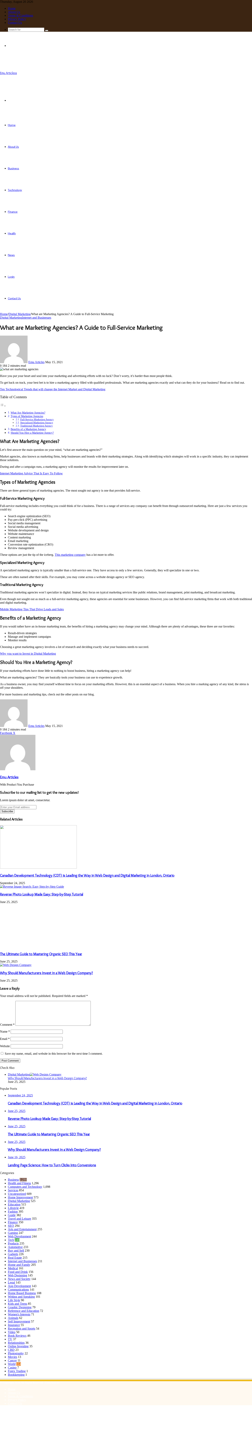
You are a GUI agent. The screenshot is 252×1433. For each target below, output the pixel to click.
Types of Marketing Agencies (27, 416)
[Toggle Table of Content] (3, 405)
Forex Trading (17, 1371)
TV (10, 1339)
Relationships (16, 1342)
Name (5, 1031)
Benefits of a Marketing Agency (28, 429)
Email (5, 1038)
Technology (15, 190)
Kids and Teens (17, 1303)
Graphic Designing (20, 1307)
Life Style (14, 1300)
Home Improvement (20, 1197)
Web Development (19, 1236)
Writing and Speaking (21, 1296)
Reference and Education (23, 1310)
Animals (13, 1318)
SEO (11, 1225)
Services (13, 1190)
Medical (13, 1268)
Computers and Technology (25, 1186)
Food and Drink (18, 1271)
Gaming (13, 1232)
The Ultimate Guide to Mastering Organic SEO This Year (41, 954)
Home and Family (19, 1264)
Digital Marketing (19, 314)
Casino (12, 1367)
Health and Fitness (19, 1183)
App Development (19, 1286)
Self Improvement (19, 1321)
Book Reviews (17, 1335)
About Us (14, 12)
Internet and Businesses (36, 317)
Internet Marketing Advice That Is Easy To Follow (31, 473)
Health (12, 233)
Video (11, 1332)
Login (11, 276)
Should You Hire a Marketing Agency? (32, 432)
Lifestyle (13, 1208)
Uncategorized (17, 1193)
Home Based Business (22, 1293)
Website (5, 1046)
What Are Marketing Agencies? (28, 412)
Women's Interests (19, 1314)
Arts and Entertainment (22, 1229)
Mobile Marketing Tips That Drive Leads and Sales (32, 609)
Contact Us (15, 22)
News (11, 255)
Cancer (12, 1360)
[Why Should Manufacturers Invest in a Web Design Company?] (16, 965)
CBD (11, 1349)
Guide (12, 1215)
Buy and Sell (16, 1250)
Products (13, 1243)
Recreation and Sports (21, 1328)
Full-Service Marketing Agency (37, 419)
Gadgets (13, 1254)
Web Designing (17, 1275)
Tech (11, 1240)
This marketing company (70, 554)
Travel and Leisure (19, 1218)
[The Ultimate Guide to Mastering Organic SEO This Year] (38, 946)
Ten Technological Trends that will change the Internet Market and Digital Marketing (52, 389)
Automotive (15, 1247)
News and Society (19, 1279)
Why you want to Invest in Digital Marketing (28, 653)
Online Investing (18, 1346)
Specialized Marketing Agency (36, 422)
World (12, 1364)
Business (13, 168)
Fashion (13, 1211)
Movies (12, 1357)
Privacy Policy (17, 19)
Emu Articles (36, 362)
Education (14, 1204)
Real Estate (15, 1257)
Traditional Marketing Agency (36, 425)
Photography (16, 1353)
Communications (18, 1289)
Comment (7, 1024)
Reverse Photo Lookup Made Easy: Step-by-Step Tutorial (41, 894)
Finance (13, 211)
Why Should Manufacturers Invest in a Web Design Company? (46, 973)
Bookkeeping (16, 1374)
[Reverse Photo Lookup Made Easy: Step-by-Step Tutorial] (32, 886)
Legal (11, 1282)
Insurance (14, 1325)
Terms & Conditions (20, 15)
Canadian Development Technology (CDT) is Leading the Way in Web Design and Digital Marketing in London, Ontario (87, 875)
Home (12, 8)
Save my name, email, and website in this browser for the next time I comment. (54, 1053)
